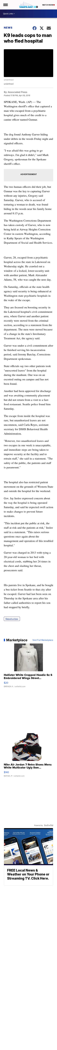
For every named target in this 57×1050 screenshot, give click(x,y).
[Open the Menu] (5, 5)
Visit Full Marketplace (42, 640)
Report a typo (12, 619)
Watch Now (47, 5)
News (8, 27)
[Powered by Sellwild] (48, 825)
